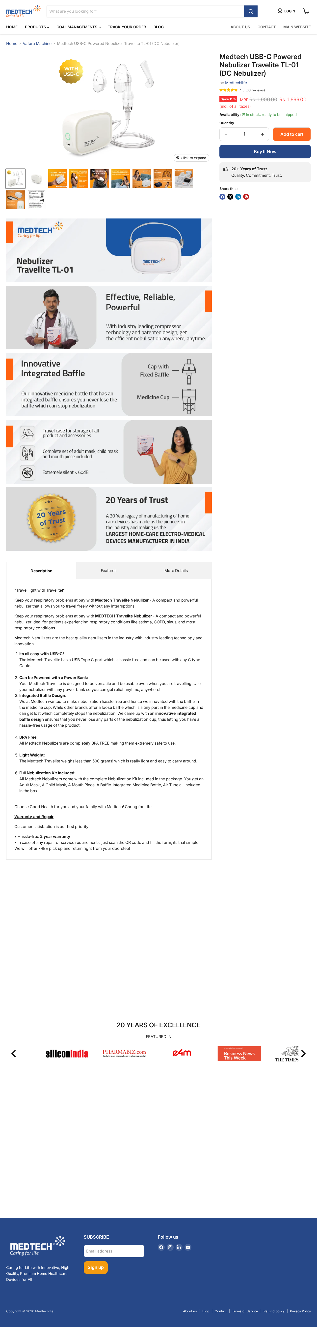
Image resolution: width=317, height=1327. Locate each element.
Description (41, 570)
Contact (267, 27)
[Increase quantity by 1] (262, 134)
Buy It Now (265, 151)
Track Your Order (127, 27)
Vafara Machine (37, 43)
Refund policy (274, 1311)
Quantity (226, 123)
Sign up (96, 1267)
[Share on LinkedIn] (238, 197)
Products (36, 27)
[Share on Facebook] (222, 197)
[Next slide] (303, 1054)
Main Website (297, 27)
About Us (240, 27)
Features (108, 570)
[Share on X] (230, 197)
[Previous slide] (14, 1054)
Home (12, 27)
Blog (159, 27)
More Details (176, 570)
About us (190, 1311)
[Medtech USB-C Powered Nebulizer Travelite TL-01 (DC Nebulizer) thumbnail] (15, 178)
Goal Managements (77, 27)
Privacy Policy (300, 1311)
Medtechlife (236, 82)
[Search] (251, 11)
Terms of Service (245, 1311)
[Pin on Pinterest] (246, 197)
